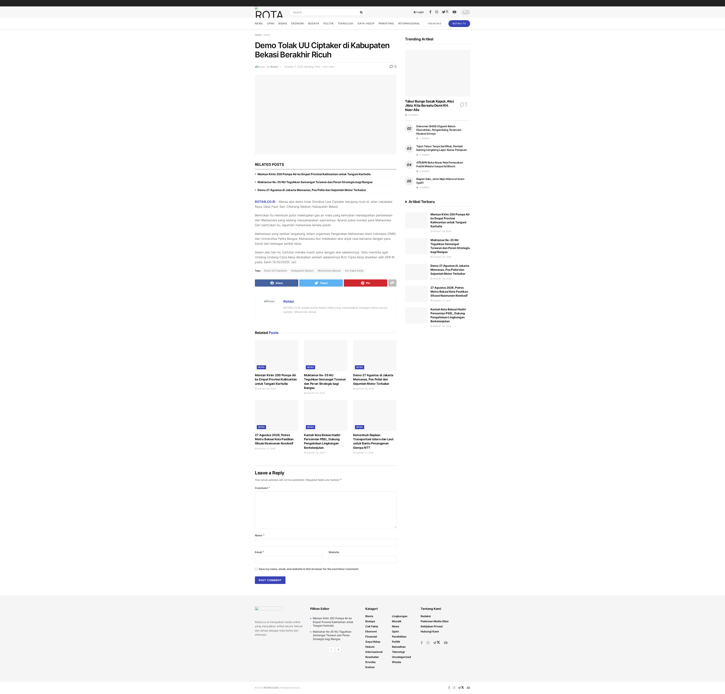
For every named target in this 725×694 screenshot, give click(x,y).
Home (258, 34)
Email (260, 552)
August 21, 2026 (364, 452)
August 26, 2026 (315, 452)
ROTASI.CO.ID (265, 202)
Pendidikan (399, 636)
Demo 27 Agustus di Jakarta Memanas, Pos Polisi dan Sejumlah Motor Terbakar (312, 190)
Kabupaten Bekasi (302, 270)
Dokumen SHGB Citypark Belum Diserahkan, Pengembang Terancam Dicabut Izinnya (438, 130)
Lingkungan (399, 616)
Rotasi (274, 66)
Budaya (313, 23)
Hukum (370, 646)
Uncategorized (401, 657)
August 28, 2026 (266, 388)
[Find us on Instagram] (436, 12)
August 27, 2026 (266, 448)
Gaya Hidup (366, 23)
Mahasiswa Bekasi (329, 270)
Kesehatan (372, 657)
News (259, 23)
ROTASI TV (459, 23)
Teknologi (345, 23)
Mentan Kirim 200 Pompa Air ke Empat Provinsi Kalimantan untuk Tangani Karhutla (314, 174)
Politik (328, 23)
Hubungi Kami (430, 631)
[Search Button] (362, 12)
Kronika (370, 662)
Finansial (371, 636)
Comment (262, 488)
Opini (270, 23)
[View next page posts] (338, 649)
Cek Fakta (371, 626)
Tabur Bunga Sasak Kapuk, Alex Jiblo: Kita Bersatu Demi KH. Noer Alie (429, 105)
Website (334, 552)
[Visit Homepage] (268, 12)
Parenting (386, 23)
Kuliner (370, 667)
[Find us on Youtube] (454, 12)
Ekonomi (297, 23)
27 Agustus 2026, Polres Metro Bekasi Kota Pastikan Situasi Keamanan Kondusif (274, 439)
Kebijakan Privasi (432, 626)
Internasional (409, 23)
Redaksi (426, 616)
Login (420, 12)
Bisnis (282, 23)
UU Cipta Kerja (354, 270)
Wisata (396, 662)
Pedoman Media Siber (435, 621)
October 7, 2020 (293, 66)
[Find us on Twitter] (445, 12)
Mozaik (396, 621)
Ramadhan (399, 646)
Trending (434, 23)
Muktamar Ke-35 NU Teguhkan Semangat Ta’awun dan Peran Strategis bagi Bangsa (315, 182)
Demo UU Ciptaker (275, 270)
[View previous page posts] (331, 649)
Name (260, 535)
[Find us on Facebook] (430, 12)
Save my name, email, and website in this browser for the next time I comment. (309, 569)
